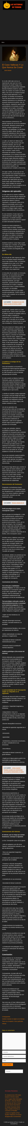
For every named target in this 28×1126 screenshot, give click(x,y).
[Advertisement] (14, 26)
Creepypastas (6, 1016)
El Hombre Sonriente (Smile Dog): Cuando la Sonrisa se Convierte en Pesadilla (12, 1108)
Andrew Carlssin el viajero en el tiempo (13, 1019)
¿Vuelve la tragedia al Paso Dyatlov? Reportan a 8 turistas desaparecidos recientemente (13, 1114)
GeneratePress (14, 1123)
